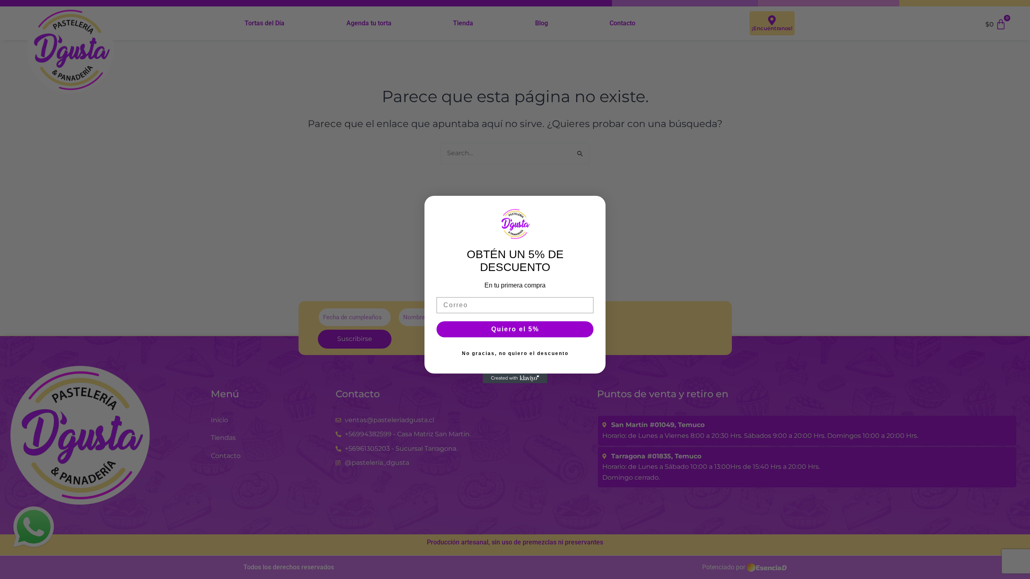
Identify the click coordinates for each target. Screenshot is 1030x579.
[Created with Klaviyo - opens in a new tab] (515, 378)
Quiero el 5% (515, 329)
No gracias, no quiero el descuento (515, 353)
